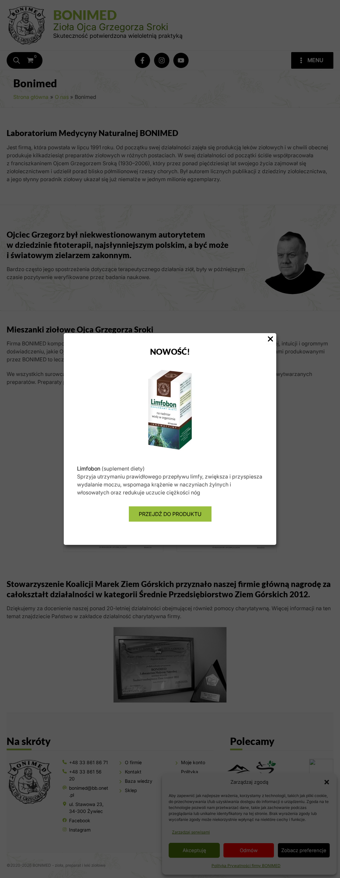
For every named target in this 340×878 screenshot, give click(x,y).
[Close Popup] (270, 339)
